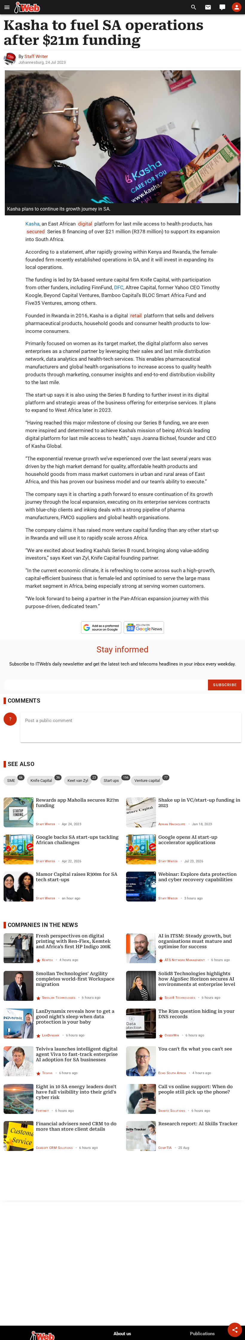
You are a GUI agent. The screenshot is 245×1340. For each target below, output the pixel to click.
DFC (118, 287)
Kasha (32, 224)
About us (122, 1333)
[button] (7, 7)
